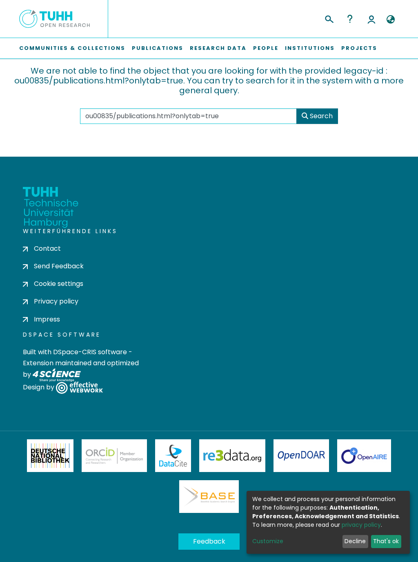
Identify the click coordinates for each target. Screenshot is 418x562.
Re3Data (232, 455)
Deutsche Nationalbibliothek (50, 455)
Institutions (310, 48)
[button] (390, 20)
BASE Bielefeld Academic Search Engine (209, 496)
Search (320, 116)
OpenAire (364, 455)
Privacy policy (56, 301)
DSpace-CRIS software (90, 352)
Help (350, 19)
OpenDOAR (301, 455)
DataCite (173, 455)
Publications (157, 48)
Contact (47, 248)
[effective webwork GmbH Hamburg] (79, 387)
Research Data (218, 48)
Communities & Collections (72, 48)
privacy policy (361, 525)
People (265, 48)
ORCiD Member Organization (114, 455)
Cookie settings (58, 283)
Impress (47, 319)
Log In (371, 19)
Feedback (209, 541)
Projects (359, 48)
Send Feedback (59, 266)
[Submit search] (329, 18)
